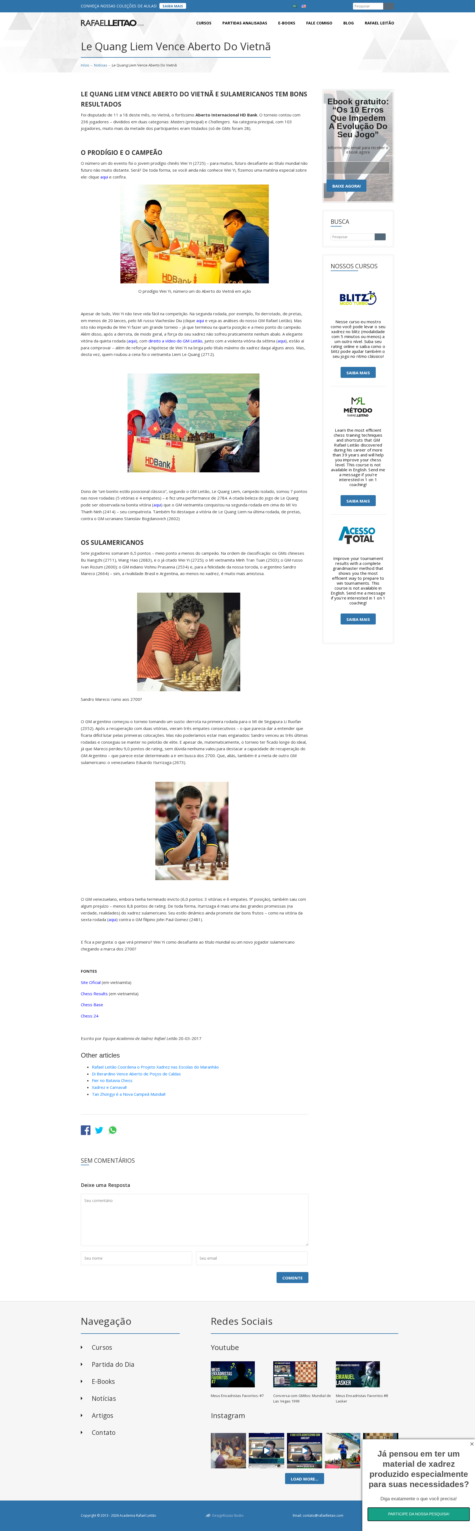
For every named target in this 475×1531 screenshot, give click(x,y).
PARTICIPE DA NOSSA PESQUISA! (418, 1514)
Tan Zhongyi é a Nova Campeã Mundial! (128, 1094)
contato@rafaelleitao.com (323, 1515)
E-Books (103, 1381)
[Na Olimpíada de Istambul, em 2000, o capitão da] (266, 1450)
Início (85, 65)
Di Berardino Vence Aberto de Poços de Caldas (136, 1074)
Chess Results (94, 993)
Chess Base (92, 1004)
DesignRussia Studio (228, 1515)
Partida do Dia (113, 1364)
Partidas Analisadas (244, 23)
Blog (348, 23)
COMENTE (292, 1278)
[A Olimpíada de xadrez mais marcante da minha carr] (228, 1450)
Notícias (100, 65)
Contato (104, 1432)
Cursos (203, 23)
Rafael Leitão (379, 23)
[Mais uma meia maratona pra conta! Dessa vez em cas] (342, 1450)
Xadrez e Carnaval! (109, 1087)
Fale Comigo (319, 23)
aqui (104, 177)
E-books (286, 23)
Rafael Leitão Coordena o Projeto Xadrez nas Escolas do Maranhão (155, 1067)
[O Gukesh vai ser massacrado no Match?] (304, 1450)
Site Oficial (91, 982)
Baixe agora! (346, 186)
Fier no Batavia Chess (112, 1080)
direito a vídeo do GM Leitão (175, 341)
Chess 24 (89, 1016)
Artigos (103, 1415)
